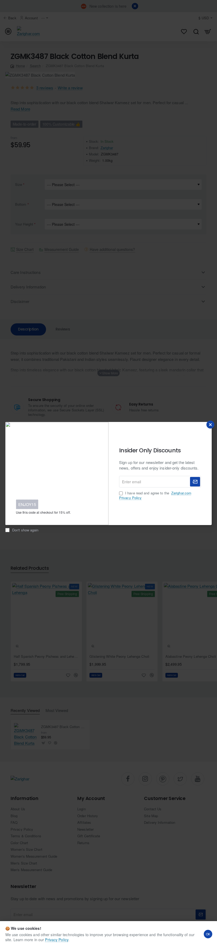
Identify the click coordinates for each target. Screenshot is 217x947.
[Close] (210, 425)
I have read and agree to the (155, 495)
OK (208, 934)
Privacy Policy (56, 939)
